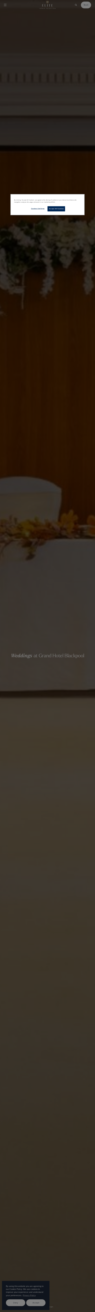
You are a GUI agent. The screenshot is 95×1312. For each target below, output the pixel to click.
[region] (47, 204)
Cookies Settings (38, 208)
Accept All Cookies (56, 209)
